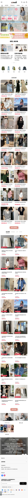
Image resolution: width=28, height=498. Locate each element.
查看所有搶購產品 (14, 227)
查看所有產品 (14, 409)
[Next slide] (16, 63)
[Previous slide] (12, 63)
